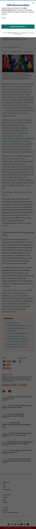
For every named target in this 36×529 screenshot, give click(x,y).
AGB (24, 33)
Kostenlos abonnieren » (18, 26)
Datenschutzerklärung (13, 33)
